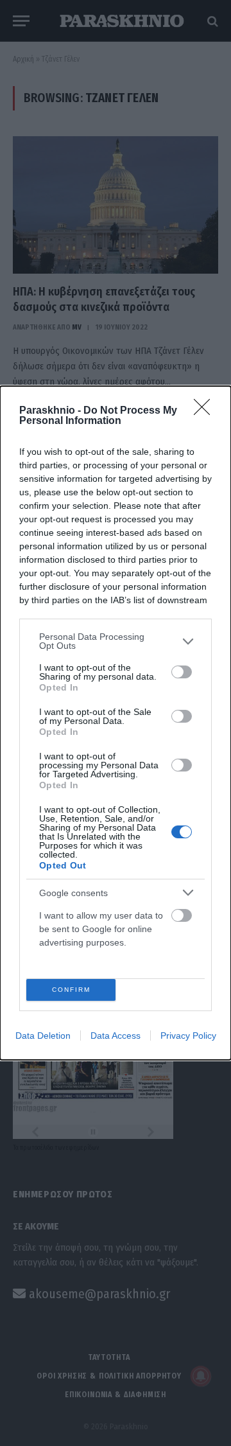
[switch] (181, 672)
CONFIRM (71, 989)
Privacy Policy (188, 1035)
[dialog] (115, 723)
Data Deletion (43, 1035)
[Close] (206, 411)
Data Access (115, 1035)
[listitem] (115, 641)
